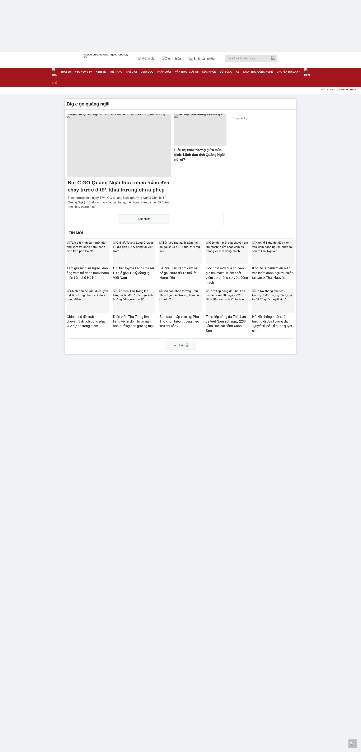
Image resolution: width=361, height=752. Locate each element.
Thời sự (66, 71)
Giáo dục (147, 71)
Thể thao (115, 71)
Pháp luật (164, 71)
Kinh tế (101, 71)
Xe (237, 71)
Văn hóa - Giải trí (186, 71)
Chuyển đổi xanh (288, 71)
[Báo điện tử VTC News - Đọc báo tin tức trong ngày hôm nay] (107, 60)
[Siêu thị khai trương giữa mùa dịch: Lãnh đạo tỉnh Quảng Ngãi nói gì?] (200, 130)
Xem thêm (144, 218)
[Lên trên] (352, 743)
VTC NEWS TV (83, 71)
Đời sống (226, 71)
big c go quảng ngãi (88, 104)
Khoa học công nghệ (258, 71)
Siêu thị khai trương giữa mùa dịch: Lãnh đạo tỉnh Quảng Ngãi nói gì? (199, 154)
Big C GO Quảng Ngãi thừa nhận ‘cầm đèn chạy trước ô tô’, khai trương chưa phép (118, 186)
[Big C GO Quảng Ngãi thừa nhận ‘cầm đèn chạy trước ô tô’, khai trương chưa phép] (119, 145)
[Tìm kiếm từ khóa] (274, 58)
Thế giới (131, 71)
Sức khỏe (209, 71)
